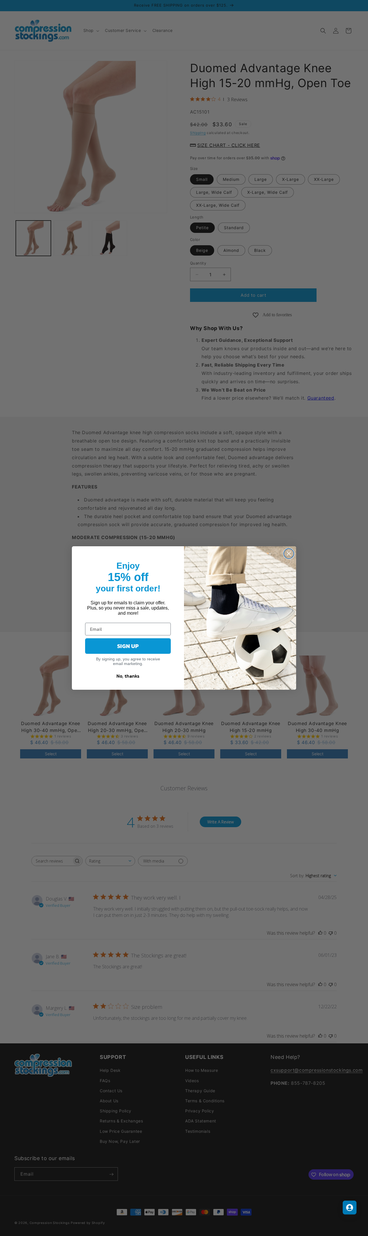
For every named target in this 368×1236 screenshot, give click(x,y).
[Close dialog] (289, 554)
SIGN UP (128, 646)
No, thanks (127, 675)
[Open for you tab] (349, 1207)
